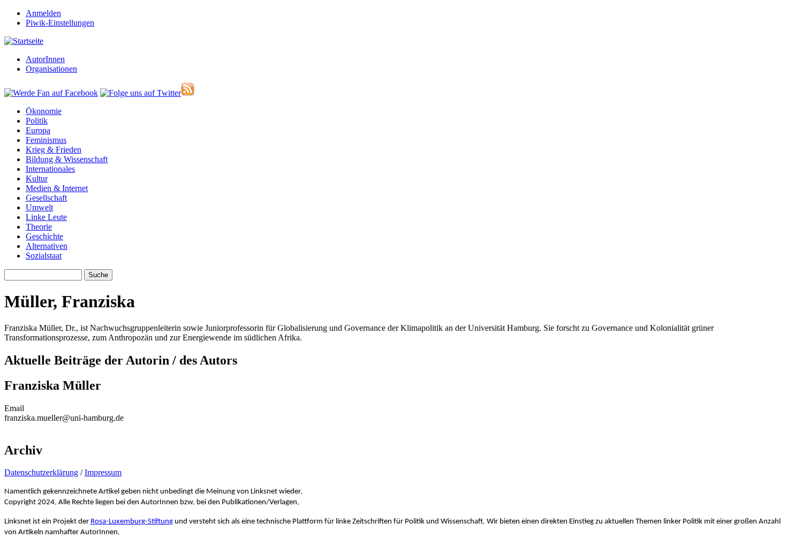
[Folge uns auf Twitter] (140, 92)
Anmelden (43, 13)
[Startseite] (23, 41)
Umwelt (39, 207)
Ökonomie (44, 111)
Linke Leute (46, 217)
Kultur (37, 178)
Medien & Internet (57, 188)
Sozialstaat (44, 255)
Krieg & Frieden (53, 149)
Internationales (50, 168)
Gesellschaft (46, 197)
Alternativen (46, 246)
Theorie (39, 226)
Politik (37, 120)
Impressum (103, 472)
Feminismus (46, 140)
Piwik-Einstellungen (60, 22)
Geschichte (44, 236)
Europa (38, 130)
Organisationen (51, 68)
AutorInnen (45, 59)
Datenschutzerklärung (41, 472)
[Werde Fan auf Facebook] (51, 92)
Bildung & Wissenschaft (67, 159)
